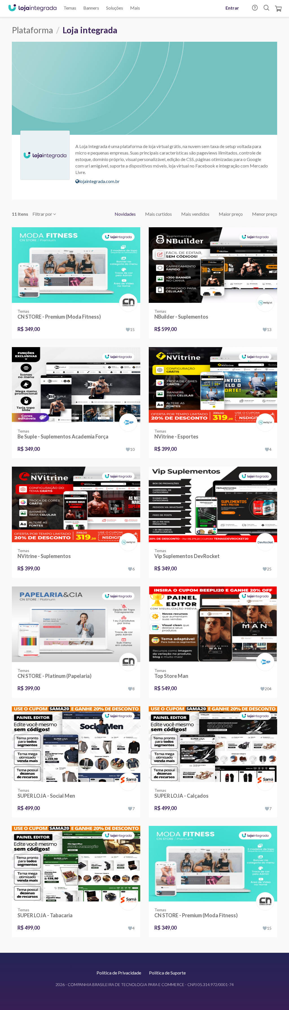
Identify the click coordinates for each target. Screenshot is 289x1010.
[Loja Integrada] (32, 8)
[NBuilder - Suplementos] (213, 265)
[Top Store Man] (213, 624)
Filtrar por (42, 214)
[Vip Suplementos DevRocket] (213, 504)
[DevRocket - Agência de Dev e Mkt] (264, 536)
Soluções (114, 7)
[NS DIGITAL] (264, 296)
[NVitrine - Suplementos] (76, 504)
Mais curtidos (158, 214)
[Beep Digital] (127, 416)
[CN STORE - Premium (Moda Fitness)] (76, 265)
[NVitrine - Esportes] (213, 385)
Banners (91, 7)
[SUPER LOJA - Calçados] (213, 744)
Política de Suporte (167, 972)
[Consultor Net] (127, 302)
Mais (135, 7)
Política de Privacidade (119, 972)
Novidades (125, 214)
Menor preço (264, 214)
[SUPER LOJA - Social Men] (76, 744)
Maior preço (231, 214)
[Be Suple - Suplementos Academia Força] (76, 385)
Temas (70, 7)
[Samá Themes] (127, 776)
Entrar (232, 7)
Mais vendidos (195, 214)
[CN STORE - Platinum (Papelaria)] (76, 624)
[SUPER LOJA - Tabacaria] (76, 863)
